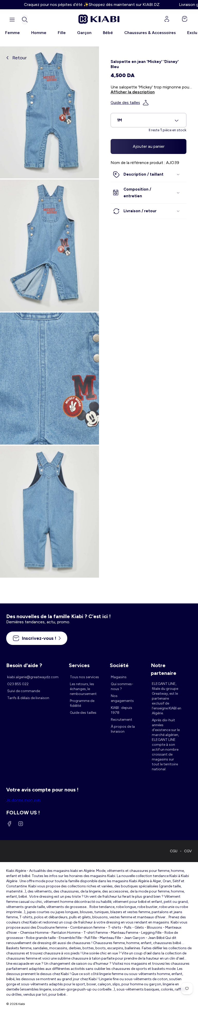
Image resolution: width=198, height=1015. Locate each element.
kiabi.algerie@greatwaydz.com (33, 677)
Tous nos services (84, 677)
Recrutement (121, 719)
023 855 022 (18, 684)
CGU (173, 851)
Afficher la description (133, 91)
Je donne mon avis (23, 800)
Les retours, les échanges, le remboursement (83, 689)
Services (79, 665)
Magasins (119, 677)
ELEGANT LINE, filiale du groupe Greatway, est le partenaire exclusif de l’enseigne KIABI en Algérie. (166, 698)
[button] (25, 19)
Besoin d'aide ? (24, 665)
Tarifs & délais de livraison (28, 698)
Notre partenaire (163, 665)
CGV (188, 851)
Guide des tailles (125, 102)
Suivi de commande (23, 691)
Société (119, 665)
